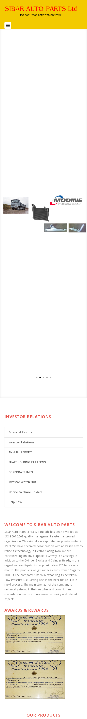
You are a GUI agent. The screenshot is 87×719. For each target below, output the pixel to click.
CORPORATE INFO (20, 472)
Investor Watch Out (22, 482)
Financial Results (20, 432)
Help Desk (15, 502)
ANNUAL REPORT (20, 452)
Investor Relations (21, 442)
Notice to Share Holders (25, 492)
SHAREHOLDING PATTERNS (27, 462)
